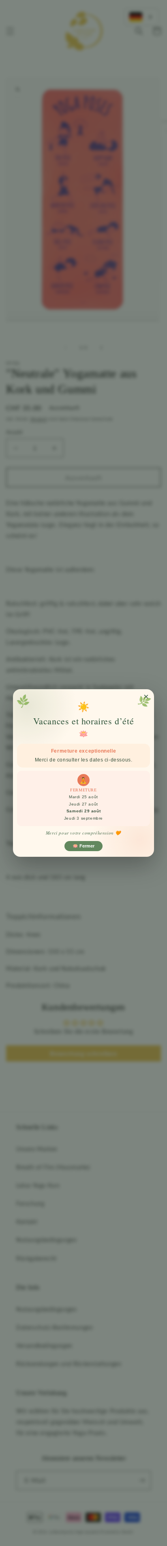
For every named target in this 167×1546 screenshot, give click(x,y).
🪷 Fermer (83, 845)
